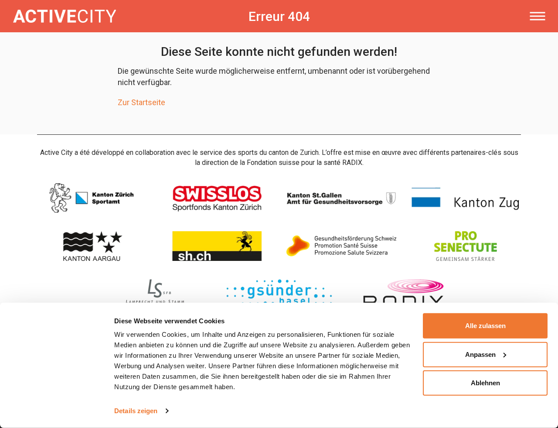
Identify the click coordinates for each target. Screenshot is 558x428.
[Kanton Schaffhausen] (216, 246)
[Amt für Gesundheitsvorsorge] (341, 198)
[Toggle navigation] (537, 16)
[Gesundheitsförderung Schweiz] (341, 246)
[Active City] (119, 16)
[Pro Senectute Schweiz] (465, 246)
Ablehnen (485, 383)
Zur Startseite (141, 102)
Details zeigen (135, 410)
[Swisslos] (216, 198)
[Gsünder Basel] (279, 294)
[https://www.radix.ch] (403, 294)
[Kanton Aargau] (92, 246)
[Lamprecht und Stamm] (155, 294)
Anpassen (480, 354)
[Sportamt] (92, 198)
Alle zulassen (485, 325)
